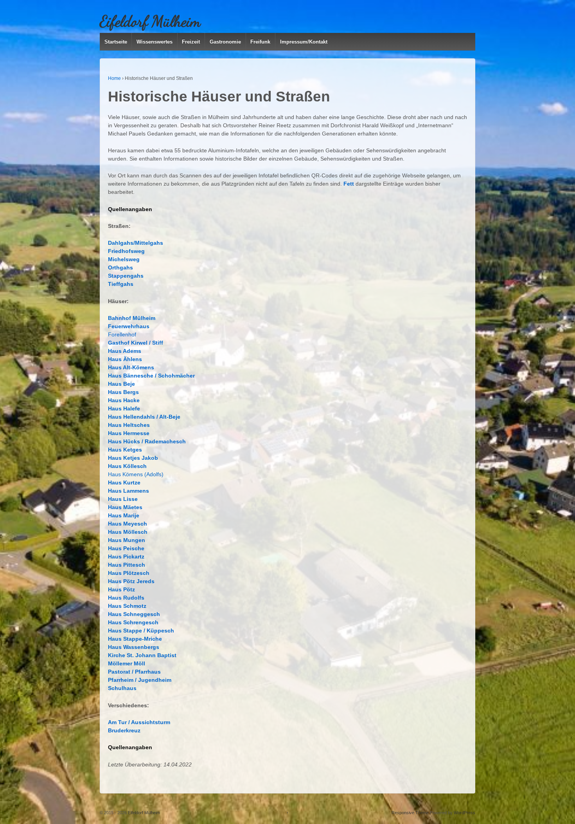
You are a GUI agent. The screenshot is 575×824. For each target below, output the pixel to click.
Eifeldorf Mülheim (150, 21)
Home (114, 78)
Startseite (115, 42)
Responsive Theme (410, 812)
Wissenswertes (154, 42)
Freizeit (191, 42)
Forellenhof (122, 334)
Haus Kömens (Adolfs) (136, 474)
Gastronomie (225, 42)
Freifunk (260, 42)
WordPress (464, 812)
